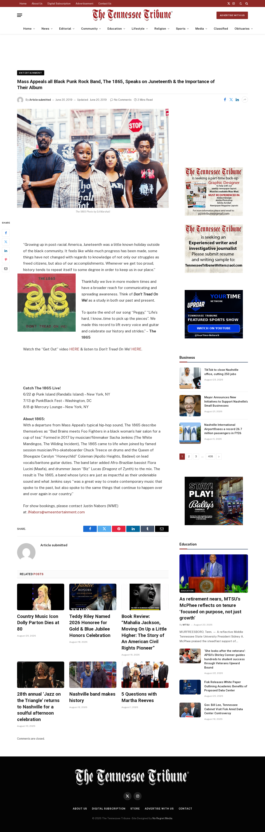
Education (114, 28)
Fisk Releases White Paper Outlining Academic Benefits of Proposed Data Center (225, 686)
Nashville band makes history (92, 697)
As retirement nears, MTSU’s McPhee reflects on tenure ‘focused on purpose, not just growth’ (210, 608)
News (45, 28)
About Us (37, 3)
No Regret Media (162, 818)
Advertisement (84, 3)
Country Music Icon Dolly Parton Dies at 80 (38, 623)
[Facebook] (6, 233)
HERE (74, 349)
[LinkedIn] (6, 251)
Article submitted (40, 99)
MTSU (186, 624)
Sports (180, 28)
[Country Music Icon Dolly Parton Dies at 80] (40, 597)
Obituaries (242, 28)
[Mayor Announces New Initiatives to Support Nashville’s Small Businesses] (190, 405)
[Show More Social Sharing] (245, 99)
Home (23, 3)
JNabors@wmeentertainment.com (56, 512)
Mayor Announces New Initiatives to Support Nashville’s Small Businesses (226, 401)
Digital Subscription (59, 3)
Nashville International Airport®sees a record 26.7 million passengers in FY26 (223, 429)
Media (199, 28)
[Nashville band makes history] (92, 675)
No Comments (123, 99)
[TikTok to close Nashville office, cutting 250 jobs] (190, 378)
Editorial (65, 28)
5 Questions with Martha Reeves (139, 697)
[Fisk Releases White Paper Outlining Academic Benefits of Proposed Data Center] (190, 687)
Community (89, 28)
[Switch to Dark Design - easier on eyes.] (241, 3)
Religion (160, 28)
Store (135, 808)
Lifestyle (138, 28)
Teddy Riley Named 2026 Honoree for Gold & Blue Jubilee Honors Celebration (89, 626)
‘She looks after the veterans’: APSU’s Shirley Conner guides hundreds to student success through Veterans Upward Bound (225, 659)
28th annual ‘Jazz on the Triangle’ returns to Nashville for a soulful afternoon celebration (39, 706)
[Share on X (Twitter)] (231, 99)
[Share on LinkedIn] (237, 99)
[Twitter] (6, 242)
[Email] (6, 268)
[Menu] (19, 15)
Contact (185, 808)
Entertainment (30, 72)
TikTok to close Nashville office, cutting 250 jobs (221, 372)
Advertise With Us (232, 15)
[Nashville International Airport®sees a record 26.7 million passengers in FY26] (190, 433)
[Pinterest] (6, 259)
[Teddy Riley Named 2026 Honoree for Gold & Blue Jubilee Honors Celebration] (92, 597)
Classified (221, 28)
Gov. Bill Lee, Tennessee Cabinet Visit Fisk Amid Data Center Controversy (223, 709)
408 (210, 456)
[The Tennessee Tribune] (132, 15)
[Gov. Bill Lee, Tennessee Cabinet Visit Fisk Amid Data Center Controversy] (190, 710)
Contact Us (104, 3)
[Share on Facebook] (225, 99)
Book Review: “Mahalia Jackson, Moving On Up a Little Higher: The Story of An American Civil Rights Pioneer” (144, 632)
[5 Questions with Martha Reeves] (145, 675)
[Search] (246, 3)
